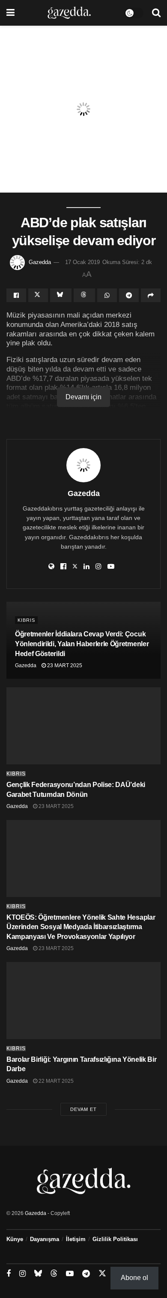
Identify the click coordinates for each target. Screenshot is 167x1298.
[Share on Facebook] (16, 295)
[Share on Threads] (84, 295)
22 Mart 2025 (55, 1081)
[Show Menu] (10, 13)
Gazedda (40, 262)
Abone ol (134, 1277)
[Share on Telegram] (129, 295)
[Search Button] (156, 13)
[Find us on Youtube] (70, 1274)
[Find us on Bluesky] (38, 1273)
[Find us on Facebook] (8, 1274)
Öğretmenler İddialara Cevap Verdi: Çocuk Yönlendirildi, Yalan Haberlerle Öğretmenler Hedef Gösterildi (82, 643)
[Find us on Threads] (54, 1273)
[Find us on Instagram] (22, 1274)
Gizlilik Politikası (115, 1239)
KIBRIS (26, 620)
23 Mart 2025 (64, 665)
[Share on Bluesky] (61, 295)
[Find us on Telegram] (86, 1274)
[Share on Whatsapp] (107, 295)
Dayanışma (44, 1239)
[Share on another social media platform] (151, 295)
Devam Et (83, 1109)
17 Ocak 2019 (82, 262)
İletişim (76, 1239)
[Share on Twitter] (38, 295)
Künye (14, 1239)
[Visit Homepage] (69, 12)
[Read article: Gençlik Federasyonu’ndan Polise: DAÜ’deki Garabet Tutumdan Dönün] (83, 725)
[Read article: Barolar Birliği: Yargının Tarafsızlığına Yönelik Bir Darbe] (83, 1000)
